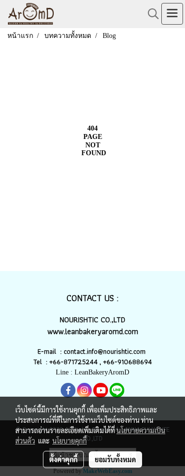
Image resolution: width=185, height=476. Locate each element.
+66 (108, 361)
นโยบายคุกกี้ (69, 440)
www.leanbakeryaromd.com (92, 331)
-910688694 (133, 361)
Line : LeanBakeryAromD (92, 372)
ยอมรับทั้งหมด (115, 459)
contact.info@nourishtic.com (106, 351)
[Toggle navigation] (172, 14)
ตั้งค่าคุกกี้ (63, 459)
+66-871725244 (73, 361)
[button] (150, 13)
